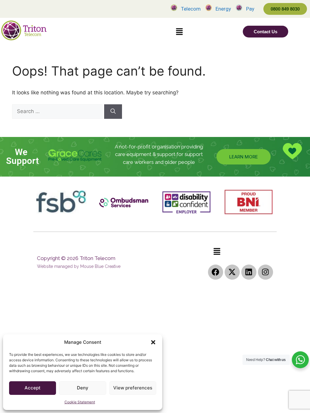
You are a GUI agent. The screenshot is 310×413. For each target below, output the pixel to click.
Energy (223, 9)
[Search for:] (58, 111)
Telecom (191, 9)
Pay (250, 9)
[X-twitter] (232, 272)
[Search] (113, 111)
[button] (153, 342)
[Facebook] (215, 272)
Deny (82, 388)
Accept (33, 388)
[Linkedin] (248, 272)
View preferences (132, 388)
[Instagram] (265, 272)
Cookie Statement (79, 402)
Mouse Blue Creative (100, 266)
